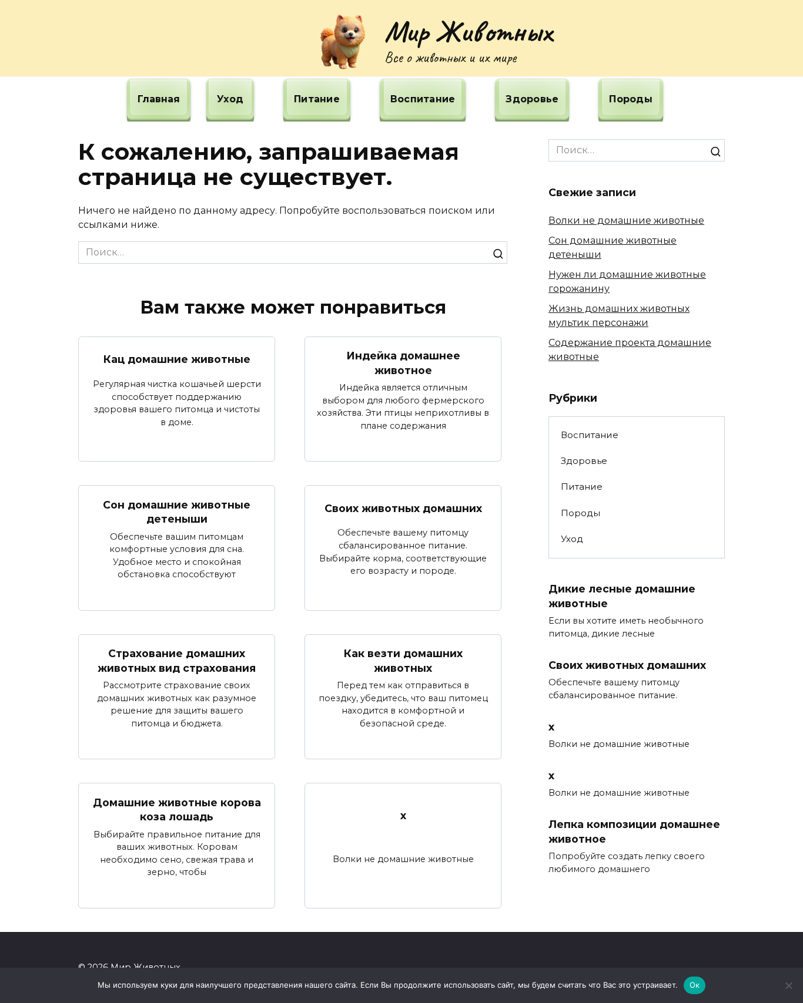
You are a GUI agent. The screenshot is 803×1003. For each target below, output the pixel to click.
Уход (230, 99)
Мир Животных (468, 31)
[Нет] (788, 985)
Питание (317, 99)
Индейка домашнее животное (403, 362)
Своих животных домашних (403, 508)
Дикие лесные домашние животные (621, 596)
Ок (695, 984)
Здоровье (532, 99)
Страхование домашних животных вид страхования (177, 660)
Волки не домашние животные (626, 220)
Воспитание (423, 99)
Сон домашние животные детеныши (176, 511)
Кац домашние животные (176, 359)
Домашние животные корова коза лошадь (177, 809)
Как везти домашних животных (403, 660)
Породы (631, 99)
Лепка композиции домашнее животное (634, 831)
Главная (159, 99)
